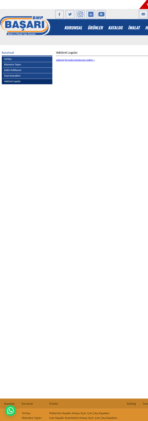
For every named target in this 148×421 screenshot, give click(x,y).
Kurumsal (73, 27)
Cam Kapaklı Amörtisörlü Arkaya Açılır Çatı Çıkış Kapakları (83, 418)
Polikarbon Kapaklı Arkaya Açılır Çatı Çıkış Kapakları (79, 413)
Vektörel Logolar (12, 81)
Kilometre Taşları (12, 64)
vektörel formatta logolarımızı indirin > (75, 60)
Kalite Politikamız (12, 70)
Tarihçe (8, 59)
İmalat (134, 27)
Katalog (115, 27)
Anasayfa (32, 27)
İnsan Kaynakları (12, 76)
